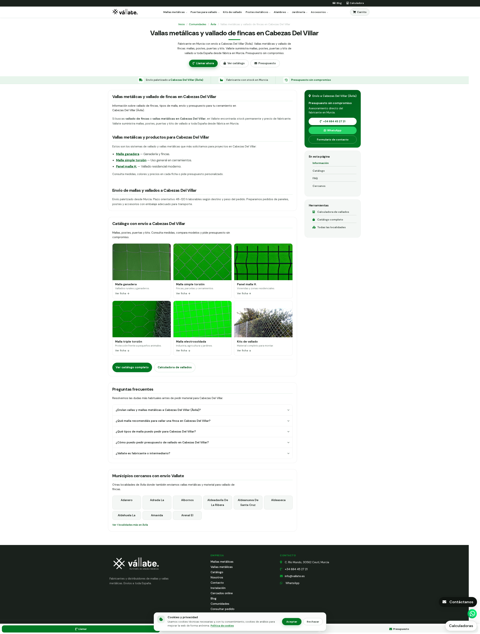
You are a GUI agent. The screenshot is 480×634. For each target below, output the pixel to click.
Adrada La (157, 500)
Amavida (157, 515)
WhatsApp (334, 130)
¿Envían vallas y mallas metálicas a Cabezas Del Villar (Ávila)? (158, 410)
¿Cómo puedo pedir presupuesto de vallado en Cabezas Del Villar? (162, 442)
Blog (213, 598)
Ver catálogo (236, 63)
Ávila (213, 24)
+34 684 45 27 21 (334, 121)
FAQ (315, 178)
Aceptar (291, 621)
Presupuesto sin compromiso (311, 80)
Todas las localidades (331, 227)
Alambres (280, 12)
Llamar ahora (205, 63)
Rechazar (313, 621)
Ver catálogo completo (132, 367)
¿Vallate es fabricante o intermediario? (143, 453)
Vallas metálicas (222, 567)
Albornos (187, 500)
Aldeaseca (278, 500)
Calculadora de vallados (175, 367)
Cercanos (319, 186)
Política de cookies (222, 625)
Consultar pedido (222, 609)
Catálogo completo (330, 219)
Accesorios (318, 12)
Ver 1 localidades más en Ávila (130, 524)
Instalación (218, 588)
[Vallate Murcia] (136, 572)
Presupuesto (267, 63)
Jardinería (298, 12)
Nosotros (217, 577)
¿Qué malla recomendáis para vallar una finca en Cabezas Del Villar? (163, 421)
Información (321, 163)
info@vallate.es (295, 576)
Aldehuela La (126, 515)
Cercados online (222, 593)
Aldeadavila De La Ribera (217, 502)
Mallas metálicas (174, 12)
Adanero (127, 500)
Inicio (181, 24)
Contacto (217, 583)
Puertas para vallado (203, 12)
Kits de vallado (232, 12)
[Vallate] (126, 12)
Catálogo (319, 170)
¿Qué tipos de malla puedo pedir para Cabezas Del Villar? (156, 431)
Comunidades (197, 24)
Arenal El (187, 515)
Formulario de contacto (333, 139)
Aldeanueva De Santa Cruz (248, 502)
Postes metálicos (257, 12)
